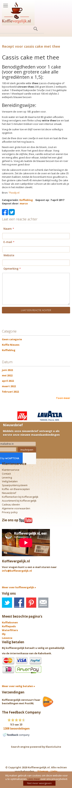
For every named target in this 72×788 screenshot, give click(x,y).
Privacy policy (10, 512)
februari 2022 (10, 391)
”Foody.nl (14, 192)
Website (8, 255)
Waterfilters (10, 630)
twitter (7, 603)
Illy (4, 634)
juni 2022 (7, 370)
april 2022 (8, 381)
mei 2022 (7, 375)
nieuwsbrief (43, 603)
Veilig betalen (10, 481)
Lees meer (34, 779)
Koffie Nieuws (10, 344)
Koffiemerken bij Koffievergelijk (20, 497)
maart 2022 (9, 386)
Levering (7, 477)
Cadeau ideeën (11, 504)
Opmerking (10, 269)
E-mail (7, 242)
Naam (7, 229)
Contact (6, 473)
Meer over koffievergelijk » (19, 587)
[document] (36, 780)
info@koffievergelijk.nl (17, 570)
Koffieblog (26, 200)
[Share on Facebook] (5, 211)
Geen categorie (12, 339)
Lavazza (7, 638)
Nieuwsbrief (9, 493)
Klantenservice (10, 469)
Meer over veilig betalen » (18, 686)
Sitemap (42, 771)
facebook (19, 603)
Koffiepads (9, 626)
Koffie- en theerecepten (16, 489)
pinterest (31, 603)
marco (24, 203)
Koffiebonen (10, 622)
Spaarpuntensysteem (14, 485)
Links (54, 771)
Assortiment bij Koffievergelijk (19, 500)
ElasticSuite (53, 746)
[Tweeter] (12, 211)
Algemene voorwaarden (16, 508)
